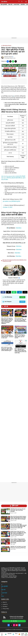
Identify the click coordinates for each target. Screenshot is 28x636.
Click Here (18, 228)
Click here (18, 246)
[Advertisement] (14, 23)
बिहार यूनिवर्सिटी (4, 4)
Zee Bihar (4, 2)
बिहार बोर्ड (10, 4)
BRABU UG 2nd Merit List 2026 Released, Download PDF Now (18, 547)
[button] (22, 1)
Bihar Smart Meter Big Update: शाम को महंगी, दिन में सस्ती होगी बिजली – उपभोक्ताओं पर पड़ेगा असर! (7, 336)
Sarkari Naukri (8, 45)
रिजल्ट (2, 596)
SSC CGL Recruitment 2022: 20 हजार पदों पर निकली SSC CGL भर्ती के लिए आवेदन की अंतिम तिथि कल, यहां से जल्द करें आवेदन (13, 178)
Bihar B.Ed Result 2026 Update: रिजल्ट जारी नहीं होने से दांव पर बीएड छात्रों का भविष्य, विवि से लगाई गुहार (18, 518)
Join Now (22, 297)
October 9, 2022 (7, 207)
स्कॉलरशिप (23, 4)
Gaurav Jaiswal (9, 56)
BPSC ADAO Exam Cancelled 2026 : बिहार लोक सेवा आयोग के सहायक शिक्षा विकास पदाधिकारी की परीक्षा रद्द (20, 320)
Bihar (4, 45)
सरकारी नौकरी (16, 4)
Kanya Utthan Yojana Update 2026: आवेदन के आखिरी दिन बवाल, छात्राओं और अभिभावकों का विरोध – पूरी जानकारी (18, 541)
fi (8, 228)
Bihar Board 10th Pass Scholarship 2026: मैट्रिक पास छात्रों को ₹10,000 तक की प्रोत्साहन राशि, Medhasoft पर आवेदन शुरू (19, 526)
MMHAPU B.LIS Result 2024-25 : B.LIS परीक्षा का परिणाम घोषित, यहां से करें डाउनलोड (20, 336)
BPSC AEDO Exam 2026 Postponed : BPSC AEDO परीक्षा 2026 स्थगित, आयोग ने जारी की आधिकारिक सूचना (6, 349)
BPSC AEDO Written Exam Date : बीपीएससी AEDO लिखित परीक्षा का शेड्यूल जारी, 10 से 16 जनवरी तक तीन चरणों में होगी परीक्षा (20, 350)
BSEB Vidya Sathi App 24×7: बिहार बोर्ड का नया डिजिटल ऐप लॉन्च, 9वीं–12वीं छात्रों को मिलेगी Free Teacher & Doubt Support (18, 533)
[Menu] (26, 2)
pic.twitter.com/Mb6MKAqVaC (11, 201)
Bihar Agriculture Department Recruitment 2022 (12, 260)
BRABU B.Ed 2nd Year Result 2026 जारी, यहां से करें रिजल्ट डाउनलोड (18, 510)
